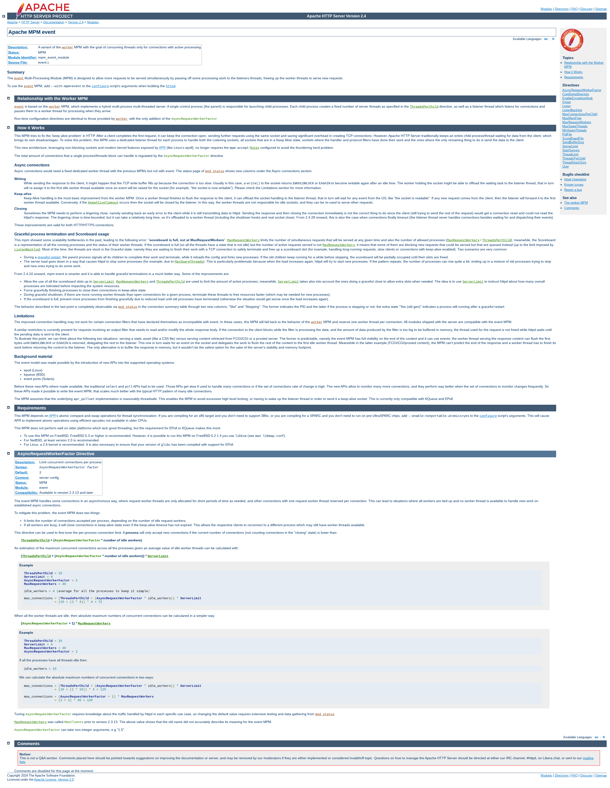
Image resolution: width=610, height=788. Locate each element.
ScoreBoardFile (573, 138)
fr (553, 39)
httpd (170, 86)
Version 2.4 (75, 22)
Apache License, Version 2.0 (54, 779)
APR (162, 148)
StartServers (571, 150)
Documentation (53, 22)
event (19, 78)
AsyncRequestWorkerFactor (581, 90)
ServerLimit (570, 146)
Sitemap (601, 9)
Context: (22, 477)
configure (100, 86)
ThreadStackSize (574, 162)
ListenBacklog (572, 110)
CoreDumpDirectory (575, 94)
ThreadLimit (570, 154)
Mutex (254, 148)
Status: (14, 52)
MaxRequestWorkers (576, 122)
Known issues (574, 184)
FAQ (574, 9)
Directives (562, 9)
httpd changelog (575, 179)
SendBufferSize (573, 142)
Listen (566, 106)
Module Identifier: (22, 57)
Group (566, 102)
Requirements (573, 77)
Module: (22, 487)
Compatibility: (26, 492)
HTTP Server (30, 22)
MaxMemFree (571, 118)
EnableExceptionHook (577, 98)
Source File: (18, 62)
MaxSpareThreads (575, 126)
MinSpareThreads (574, 130)
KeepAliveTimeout (103, 202)
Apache (12, 22)
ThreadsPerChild (573, 158)
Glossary (586, 9)
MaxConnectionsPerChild (579, 114)
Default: (21, 472)
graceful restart (49, 257)
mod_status (214, 171)
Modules (546, 9)
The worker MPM (576, 202)
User (565, 166)
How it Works (573, 72)
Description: (18, 47)
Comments (571, 208)
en (546, 39)
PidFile (567, 134)
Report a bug (573, 190)
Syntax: (21, 467)
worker (67, 47)
